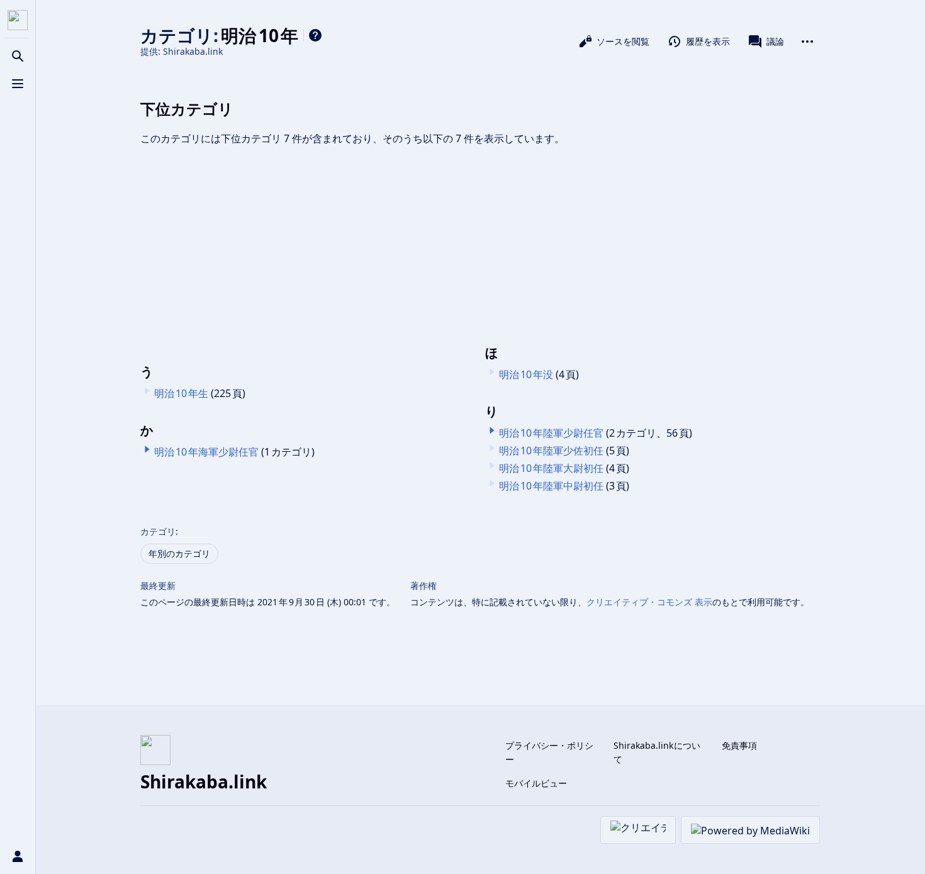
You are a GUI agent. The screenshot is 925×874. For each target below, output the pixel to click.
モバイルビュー (536, 783)
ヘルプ (315, 35)
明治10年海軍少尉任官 (206, 452)
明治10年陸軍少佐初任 (551, 450)
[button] (147, 449)
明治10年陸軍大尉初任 (551, 468)
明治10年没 (526, 374)
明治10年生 (181, 393)
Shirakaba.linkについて (657, 752)
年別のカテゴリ (179, 553)
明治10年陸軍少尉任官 (551, 433)
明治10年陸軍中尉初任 (551, 486)
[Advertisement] (480, 245)
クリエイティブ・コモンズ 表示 (649, 602)
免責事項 (739, 745)
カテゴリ (158, 531)
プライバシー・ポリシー (549, 752)
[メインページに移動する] (17, 20)
